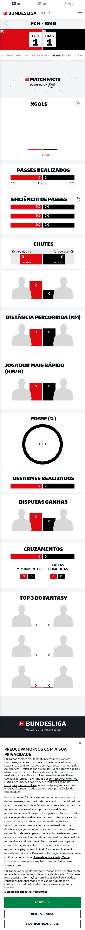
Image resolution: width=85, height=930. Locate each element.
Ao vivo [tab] (7, 55)
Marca (65, 857)
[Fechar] (80, 743)
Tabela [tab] (79, 55)
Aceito (40, 902)
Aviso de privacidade (46, 857)
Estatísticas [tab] (61, 55)
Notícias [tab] (22, 55)
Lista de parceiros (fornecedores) (25, 892)
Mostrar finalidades (42, 924)
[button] (80, 13)
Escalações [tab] (40, 55)
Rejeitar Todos (42, 914)
